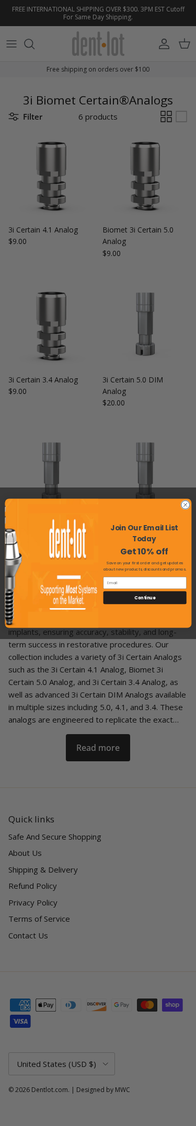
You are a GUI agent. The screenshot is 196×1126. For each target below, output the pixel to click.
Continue (144, 597)
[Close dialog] (185, 505)
